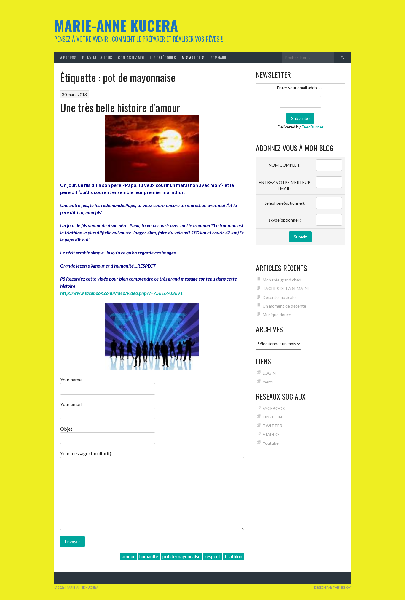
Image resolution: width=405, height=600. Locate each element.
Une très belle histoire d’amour (120, 107)
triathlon (233, 556)
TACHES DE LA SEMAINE (286, 288)
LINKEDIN (272, 416)
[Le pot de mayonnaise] (152, 336)
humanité (148, 556)
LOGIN (269, 372)
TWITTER (272, 425)
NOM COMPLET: (285, 165)
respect (212, 556)
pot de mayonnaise (181, 556)
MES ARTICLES (193, 57)
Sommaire (218, 57)
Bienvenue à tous (97, 57)
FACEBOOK (274, 408)
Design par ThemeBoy (332, 587)
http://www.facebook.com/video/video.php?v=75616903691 (121, 293)
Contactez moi (131, 57)
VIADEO (271, 434)
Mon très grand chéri (282, 279)
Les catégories (163, 57)
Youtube (271, 442)
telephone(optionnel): (284, 203)
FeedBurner (312, 126)
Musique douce (277, 314)
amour (128, 556)
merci (268, 381)
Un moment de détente (284, 305)
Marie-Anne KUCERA (116, 25)
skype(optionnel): (285, 219)
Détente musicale (279, 297)
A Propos (68, 57)
